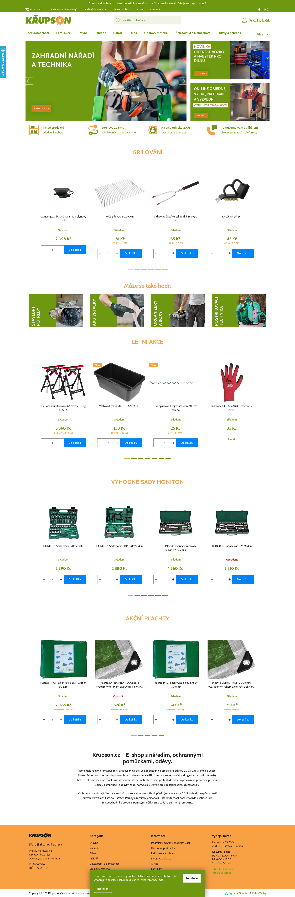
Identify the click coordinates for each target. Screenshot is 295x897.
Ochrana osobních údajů (64, 9)
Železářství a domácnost (104, 863)
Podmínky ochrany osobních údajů (171, 842)
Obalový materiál (100, 868)
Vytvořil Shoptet (239, 893)
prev (31, 220)
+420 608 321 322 (223, 868)
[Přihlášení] (231, 20)
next (263, 220)
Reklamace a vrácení (163, 853)
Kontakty (155, 9)
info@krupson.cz (221, 872)
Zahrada (94, 848)
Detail (231, 439)
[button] (29, 81)
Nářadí (94, 858)
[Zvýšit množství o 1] (61, 250)
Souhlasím (192, 878)
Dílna (93, 853)
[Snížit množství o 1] (43, 250)
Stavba (94, 842)
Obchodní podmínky (95, 9)
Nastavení (103, 888)
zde (161, 880)
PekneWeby (259, 893)
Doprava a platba (121, 9)
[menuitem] (39, 33)
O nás (140, 9)
